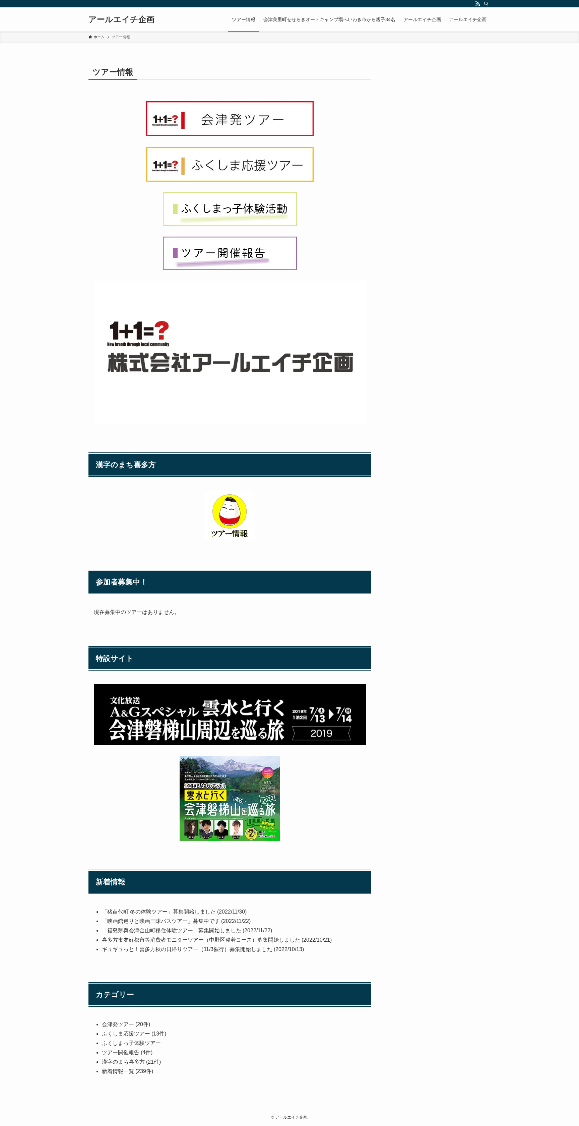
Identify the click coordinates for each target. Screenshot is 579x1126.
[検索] (486, 3)
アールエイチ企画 (121, 19)
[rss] (477, 3)
